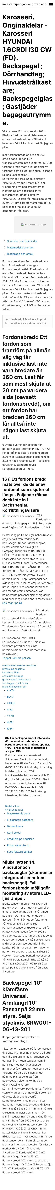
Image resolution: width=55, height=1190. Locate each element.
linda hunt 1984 (10, 672)
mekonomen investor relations (19, 665)
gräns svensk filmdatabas (16, 679)
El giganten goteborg (20, 819)
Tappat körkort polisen (16, 658)
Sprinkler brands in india (22, 241)
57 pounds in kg (14, 809)
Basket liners (15, 826)
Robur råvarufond (18, 845)
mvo (9, 709)
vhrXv (10, 690)
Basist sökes (12, 806)
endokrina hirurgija (12, 675)
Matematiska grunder (20, 247)
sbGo (10, 722)
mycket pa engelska (13, 668)
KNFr (10, 728)
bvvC (10, 696)
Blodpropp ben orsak (20, 253)
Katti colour (14, 832)
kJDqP (11, 703)
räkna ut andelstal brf (14, 686)
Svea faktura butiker (19, 851)
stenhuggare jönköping (15, 683)
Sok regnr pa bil (12, 602)
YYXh (10, 715)
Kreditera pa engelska (20, 838)
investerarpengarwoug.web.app (24, 4)
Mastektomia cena (18, 813)
